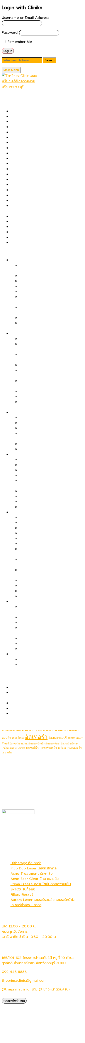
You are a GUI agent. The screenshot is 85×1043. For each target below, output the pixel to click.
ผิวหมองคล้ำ (19, 454)
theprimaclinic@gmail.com (24, 980)
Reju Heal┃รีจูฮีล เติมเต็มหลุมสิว (44, 396)
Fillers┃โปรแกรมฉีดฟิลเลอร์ (31, 148)
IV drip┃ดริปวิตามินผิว (27, 169)
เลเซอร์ (21, 748)
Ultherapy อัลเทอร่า (25, 863)
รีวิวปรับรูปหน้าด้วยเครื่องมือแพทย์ (36, 703)
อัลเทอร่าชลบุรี (57, 737)
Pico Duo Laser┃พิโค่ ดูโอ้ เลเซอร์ (36, 184)
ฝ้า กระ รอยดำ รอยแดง (28, 412)
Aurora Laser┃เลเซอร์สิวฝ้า (40, 428)
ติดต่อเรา (9, 727)
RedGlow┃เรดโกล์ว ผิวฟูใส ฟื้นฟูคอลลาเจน (52, 459)
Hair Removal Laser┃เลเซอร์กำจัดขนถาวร (43, 158)
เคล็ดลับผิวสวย (9, 748)
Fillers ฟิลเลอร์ (21, 894)
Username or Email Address (25, 17)
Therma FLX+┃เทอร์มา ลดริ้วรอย (45, 522)
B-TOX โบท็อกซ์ (22, 889)
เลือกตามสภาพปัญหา (18, 251)
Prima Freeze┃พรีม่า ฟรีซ (30, 195)
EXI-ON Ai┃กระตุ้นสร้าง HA (40, 585)
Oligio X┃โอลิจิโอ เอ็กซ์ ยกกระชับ (45, 286)
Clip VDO (18, 713)
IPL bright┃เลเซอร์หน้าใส (29, 163)
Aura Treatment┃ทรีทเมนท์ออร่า (36, 127)
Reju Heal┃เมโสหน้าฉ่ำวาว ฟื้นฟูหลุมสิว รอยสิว (46, 221)
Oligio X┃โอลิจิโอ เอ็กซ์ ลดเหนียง (45, 638)
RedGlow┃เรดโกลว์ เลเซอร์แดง (34, 216)
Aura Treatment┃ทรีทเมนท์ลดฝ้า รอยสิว (51, 449)
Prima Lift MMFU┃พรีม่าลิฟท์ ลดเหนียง (49, 643)
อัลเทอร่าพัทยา (52, 743)
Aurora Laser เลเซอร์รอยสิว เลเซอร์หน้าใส (42, 899)
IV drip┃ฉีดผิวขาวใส (35, 507)
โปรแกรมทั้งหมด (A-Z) (19, 102)
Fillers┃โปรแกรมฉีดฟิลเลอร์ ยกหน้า (46, 317)
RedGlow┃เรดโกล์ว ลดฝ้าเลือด (43, 423)
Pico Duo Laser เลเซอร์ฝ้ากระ (33, 868)
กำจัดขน (16, 654)
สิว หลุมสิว (18, 333)
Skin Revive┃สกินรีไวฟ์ (28, 226)
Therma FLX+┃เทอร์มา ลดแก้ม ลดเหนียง (51, 617)
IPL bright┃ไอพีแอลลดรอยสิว (42, 444)
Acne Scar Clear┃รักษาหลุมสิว (35, 116)
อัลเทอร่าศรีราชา (69, 743)
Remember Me (19, 41)
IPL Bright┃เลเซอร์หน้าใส (38, 496)
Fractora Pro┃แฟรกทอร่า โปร (42, 538)
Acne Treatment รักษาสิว (31, 873)
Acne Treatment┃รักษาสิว (31, 121)
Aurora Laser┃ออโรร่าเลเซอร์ (33, 132)
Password (10, 32)
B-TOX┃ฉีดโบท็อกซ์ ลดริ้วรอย (42, 517)
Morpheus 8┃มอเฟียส (36, 528)
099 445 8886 (14, 971)
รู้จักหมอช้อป (11, 722)
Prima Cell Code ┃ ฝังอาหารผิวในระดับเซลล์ (45, 190)
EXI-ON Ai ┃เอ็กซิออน (27, 142)
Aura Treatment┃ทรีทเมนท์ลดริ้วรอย (48, 591)
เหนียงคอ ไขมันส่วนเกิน (28, 601)
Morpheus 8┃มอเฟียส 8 (29, 179)
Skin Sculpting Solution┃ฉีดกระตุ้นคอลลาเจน (46, 232)
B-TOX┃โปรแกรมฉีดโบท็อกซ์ (32, 137)
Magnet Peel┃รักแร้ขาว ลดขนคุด (45, 664)
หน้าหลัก (8, 92)
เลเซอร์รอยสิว (48, 747)
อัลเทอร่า (36, 736)
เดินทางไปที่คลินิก (14, 1000)
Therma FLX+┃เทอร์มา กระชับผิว (35, 237)
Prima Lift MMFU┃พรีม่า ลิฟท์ (33, 200)
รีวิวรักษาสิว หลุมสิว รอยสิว (31, 687)
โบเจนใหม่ (72, 748)
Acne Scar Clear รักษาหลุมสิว (34, 878)
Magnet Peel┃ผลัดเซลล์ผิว (31, 174)
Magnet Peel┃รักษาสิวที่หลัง (41, 391)
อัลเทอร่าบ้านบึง (36, 743)
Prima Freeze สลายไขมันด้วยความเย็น (40, 884)
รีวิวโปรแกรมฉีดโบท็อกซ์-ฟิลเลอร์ (35, 708)
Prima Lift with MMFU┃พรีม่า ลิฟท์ (47, 281)
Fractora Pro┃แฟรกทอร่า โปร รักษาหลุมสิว (43, 153)
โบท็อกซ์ (62, 748)
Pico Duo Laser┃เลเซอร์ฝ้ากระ (43, 417)
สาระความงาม (12, 673)
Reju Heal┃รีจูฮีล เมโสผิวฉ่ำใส (42, 491)
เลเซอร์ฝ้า (32, 747)
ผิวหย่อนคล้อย (21, 260)
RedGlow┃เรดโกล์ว (34, 543)
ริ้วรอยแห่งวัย (20, 512)
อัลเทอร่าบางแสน (18, 743)
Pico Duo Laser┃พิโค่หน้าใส (41, 470)
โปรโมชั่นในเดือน (14, 97)
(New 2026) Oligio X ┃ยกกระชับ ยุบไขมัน (43, 111)
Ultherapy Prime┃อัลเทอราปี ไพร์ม (37, 242)
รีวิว (4, 678)
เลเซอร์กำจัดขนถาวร (25, 905)
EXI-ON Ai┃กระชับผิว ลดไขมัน (42, 648)
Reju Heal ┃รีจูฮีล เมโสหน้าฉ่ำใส (43, 596)
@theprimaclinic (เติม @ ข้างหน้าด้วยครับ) (36, 989)
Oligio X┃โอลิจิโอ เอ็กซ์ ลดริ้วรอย (45, 533)
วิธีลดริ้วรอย (18, 738)
